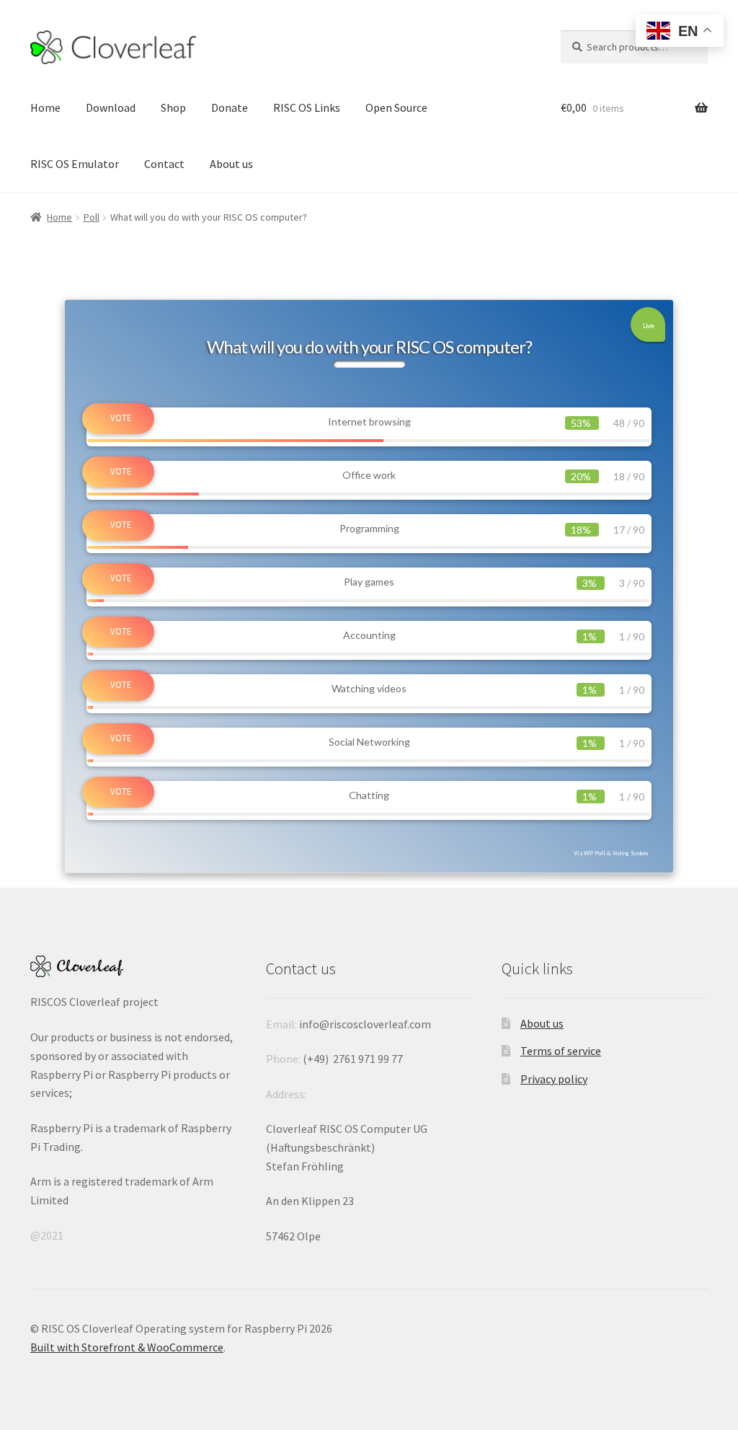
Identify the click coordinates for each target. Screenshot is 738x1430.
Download (110, 107)
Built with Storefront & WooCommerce (126, 1347)
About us (231, 163)
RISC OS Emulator (74, 163)
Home (45, 107)
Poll (91, 217)
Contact (164, 163)
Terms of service (560, 1050)
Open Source (396, 107)
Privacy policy (553, 1079)
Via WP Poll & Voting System (611, 853)
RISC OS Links (306, 107)
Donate (229, 107)
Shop (173, 107)
